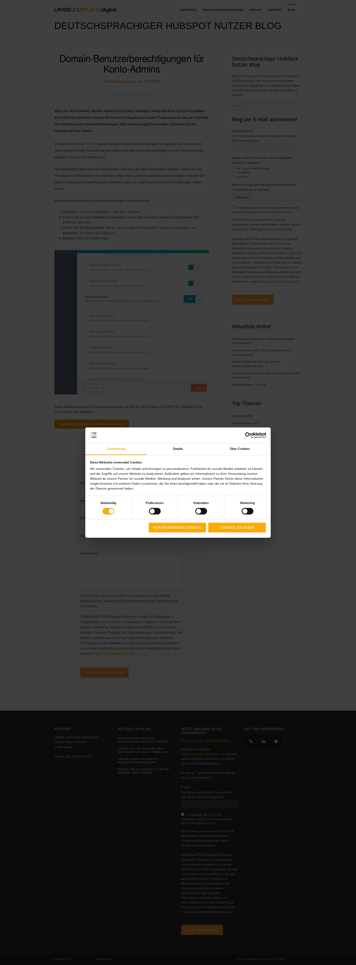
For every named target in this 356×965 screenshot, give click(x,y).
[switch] (150, 511)
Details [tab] (178, 448)
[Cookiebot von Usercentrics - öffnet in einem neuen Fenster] (248, 435)
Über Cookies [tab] (240, 448)
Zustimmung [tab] (116, 448)
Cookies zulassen (237, 527)
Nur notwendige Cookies (177, 527)
